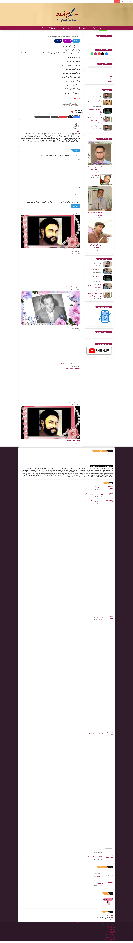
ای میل (78, 187)
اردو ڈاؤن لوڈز (52, 28)
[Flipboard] (77, 113)
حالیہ (110, 79)
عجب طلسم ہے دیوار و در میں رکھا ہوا (70, 364)
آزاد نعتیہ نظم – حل (97, 94)
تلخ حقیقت (100, 883)
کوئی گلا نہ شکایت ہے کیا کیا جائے (94, 494)
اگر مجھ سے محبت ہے (74, 402)
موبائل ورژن (112, 936)
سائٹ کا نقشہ (111, 940)
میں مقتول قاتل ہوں (94, 175)
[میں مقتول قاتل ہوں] (106, 179)
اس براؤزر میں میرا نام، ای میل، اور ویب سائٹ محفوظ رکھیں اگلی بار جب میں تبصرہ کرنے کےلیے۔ (52, 202)
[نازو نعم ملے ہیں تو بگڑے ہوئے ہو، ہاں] (109, 557)
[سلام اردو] (66, 14)
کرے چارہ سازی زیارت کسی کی (94, 733)
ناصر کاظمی (58, 41)
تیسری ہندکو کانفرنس (96, 126)
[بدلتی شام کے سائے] (109, 878)
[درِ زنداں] (109, 871)
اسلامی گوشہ (94, 28)
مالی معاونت (112, 932)
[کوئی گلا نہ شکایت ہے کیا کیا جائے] (109, 495)
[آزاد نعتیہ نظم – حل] (107, 96)
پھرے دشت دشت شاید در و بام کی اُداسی (92, 617)
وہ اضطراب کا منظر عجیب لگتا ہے (72, 287)
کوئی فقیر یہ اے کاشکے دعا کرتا (72, 249)
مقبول (110, 76)
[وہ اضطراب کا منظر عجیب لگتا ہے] (50, 269)
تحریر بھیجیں (111, 926)
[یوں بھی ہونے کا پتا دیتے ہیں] (50, 307)
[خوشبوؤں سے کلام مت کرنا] (109, 489)
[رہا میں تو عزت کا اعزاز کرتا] (50, 422)
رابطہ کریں (112, 929)
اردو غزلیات (63, 36)
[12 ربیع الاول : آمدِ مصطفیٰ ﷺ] (107, 111)
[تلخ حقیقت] (109, 885)
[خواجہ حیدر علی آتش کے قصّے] (109, 858)
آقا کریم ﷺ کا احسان (96, 270)
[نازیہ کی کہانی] (107, 264)
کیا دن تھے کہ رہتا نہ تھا (96, 850)
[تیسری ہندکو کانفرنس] (107, 128)
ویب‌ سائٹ (77, 194)
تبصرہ (78, 159)
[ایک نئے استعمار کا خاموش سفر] (107, 102)
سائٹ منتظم (74, 53)
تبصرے (110, 81)
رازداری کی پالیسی (110, 934)
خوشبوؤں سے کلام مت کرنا (96, 487)
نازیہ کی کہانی (98, 263)
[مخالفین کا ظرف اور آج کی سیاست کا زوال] (107, 286)
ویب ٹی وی (112, 931)
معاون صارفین (111, 928)
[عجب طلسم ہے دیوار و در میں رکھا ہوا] (50, 346)
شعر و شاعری (72, 28)
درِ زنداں (101, 871)
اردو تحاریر (62, 28)
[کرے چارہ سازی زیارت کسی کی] (109, 789)
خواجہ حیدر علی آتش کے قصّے (95, 856)
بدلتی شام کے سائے (98, 876)
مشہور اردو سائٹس (110, 937)
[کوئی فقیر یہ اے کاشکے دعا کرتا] (50, 231)
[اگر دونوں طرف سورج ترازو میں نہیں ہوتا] (100, 198)
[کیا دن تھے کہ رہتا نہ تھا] (109, 851)
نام (79, 179)
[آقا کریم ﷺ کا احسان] (107, 271)
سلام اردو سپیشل (83, 28)
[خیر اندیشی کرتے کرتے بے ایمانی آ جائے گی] (100, 231)
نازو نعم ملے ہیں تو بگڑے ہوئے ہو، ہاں (93, 501)
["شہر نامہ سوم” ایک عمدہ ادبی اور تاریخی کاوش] (107, 119)
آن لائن (108, 915)
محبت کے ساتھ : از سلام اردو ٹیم (79, 923)
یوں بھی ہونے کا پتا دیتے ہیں (73, 325)
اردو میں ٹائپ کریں (110, 939)
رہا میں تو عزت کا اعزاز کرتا (73, 440)
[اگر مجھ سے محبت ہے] (50, 384)
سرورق (102, 28)
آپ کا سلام (42, 28)
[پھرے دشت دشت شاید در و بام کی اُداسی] (109, 673)
